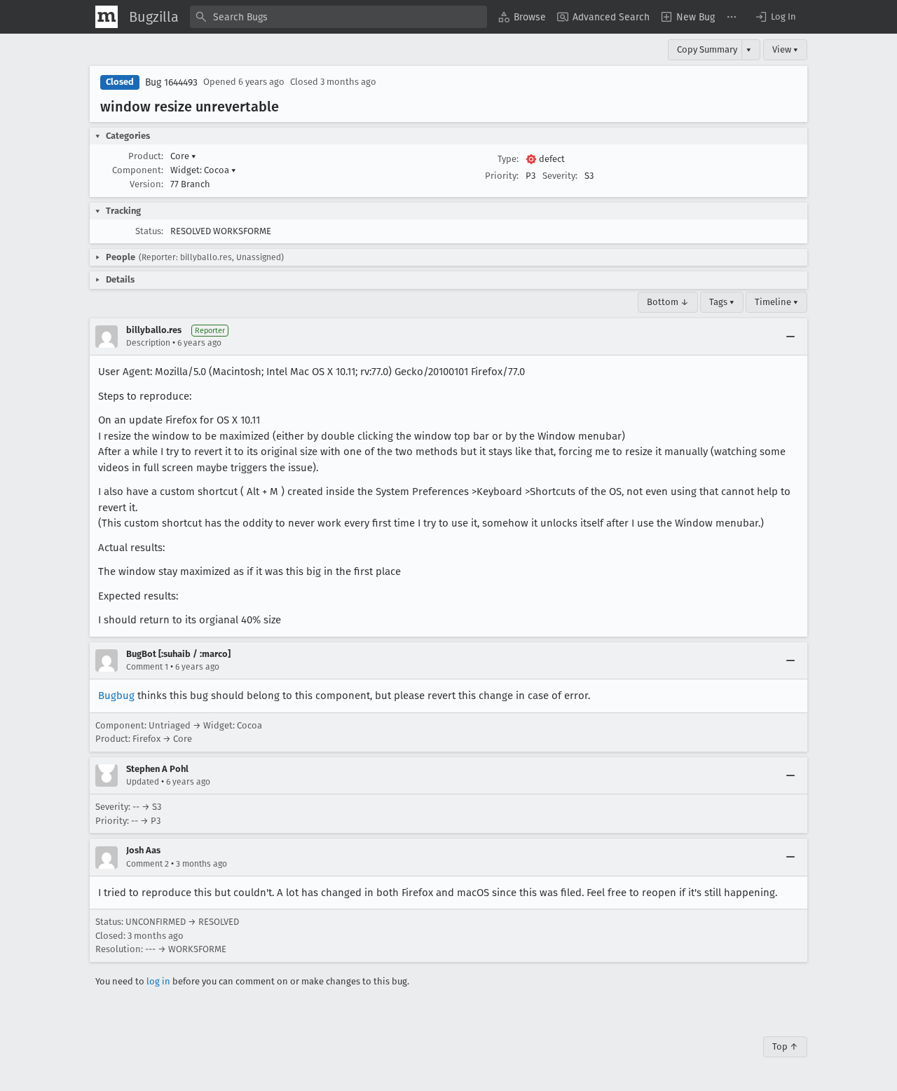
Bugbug (116, 695)
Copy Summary (707, 49)
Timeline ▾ (776, 302)
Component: (137, 170)
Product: (145, 156)
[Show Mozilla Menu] (106, 17)
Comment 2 (147, 864)
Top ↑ (785, 1046)
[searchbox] (338, 17)
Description (148, 343)
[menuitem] (522, 17)
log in (158, 981)
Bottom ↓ (668, 302)
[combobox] (338, 17)
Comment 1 (147, 667)
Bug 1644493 (171, 82)
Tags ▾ (721, 302)
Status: (149, 231)
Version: (146, 184)
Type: (508, 159)
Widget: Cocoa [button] (203, 170)
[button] (775, 17)
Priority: (502, 175)
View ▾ (785, 49)
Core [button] (183, 156)
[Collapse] (790, 336)
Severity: (559, 175)
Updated (142, 782)
